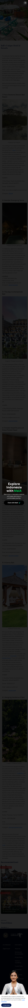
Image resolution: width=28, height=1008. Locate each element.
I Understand (6, 1005)
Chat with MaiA (13, 503)
